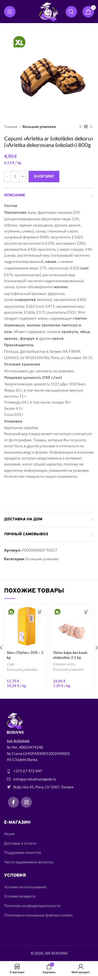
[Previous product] (80, 127)
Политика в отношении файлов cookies (38, 915)
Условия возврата (19, 896)
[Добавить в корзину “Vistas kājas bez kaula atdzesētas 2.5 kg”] (86, 612)
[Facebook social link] (13, 802)
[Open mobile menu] (9, 11)
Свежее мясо (64, 664)
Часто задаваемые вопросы (28, 861)
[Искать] (71, 11)
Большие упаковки (39, 126)
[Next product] (91, 127)
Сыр (10, 664)
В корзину (44, 176)
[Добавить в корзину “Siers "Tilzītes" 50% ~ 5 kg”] (40, 612)
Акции (9, 833)
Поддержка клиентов (22, 852)
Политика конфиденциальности (32, 905)
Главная (11, 126)
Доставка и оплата (20, 843)
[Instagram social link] (26, 802)
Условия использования (25, 886)
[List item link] (49, 771)
